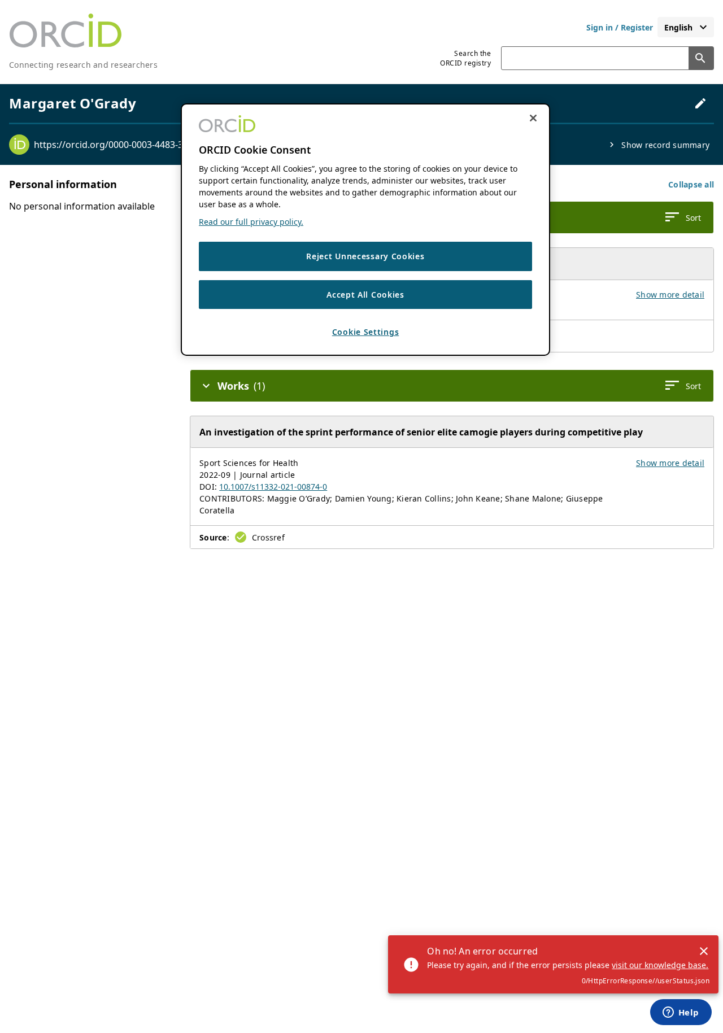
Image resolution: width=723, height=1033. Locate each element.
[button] (691, 184)
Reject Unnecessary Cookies (365, 256)
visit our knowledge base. (660, 965)
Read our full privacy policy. (251, 221)
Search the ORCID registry (465, 58)
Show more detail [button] (670, 294)
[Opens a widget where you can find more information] (681, 1013)
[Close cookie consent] (533, 118)
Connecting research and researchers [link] (83, 64)
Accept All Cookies (365, 294)
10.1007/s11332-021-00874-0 (273, 486)
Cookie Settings (365, 331)
